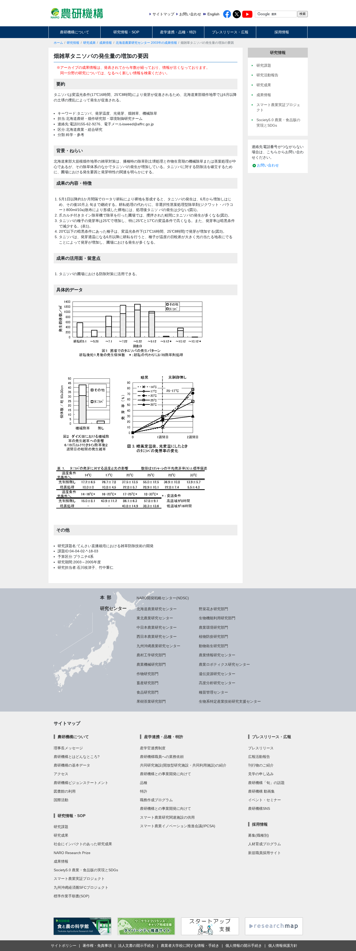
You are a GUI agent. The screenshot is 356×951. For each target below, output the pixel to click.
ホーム (58, 42)
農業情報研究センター (217, 655)
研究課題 (61, 827)
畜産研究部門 (147, 683)
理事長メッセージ (68, 748)
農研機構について (74, 32)
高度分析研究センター (217, 683)
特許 (143, 791)
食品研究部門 (147, 692)
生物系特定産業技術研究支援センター (230, 701)
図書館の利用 (65, 791)
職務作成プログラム (156, 800)
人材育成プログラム (264, 844)
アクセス (61, 774)
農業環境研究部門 (213, 627)
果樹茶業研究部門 (151, 701)
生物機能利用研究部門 (217, 618)
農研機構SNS (259, 808)
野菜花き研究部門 (213, 609)
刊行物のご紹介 (261, 765)
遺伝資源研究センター (217, 674)
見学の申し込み (261, 774)
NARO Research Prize (72, 853)
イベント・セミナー (264, 800)
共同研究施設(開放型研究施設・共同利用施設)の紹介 (183, 765)
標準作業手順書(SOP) (71, 896)
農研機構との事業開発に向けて (165, 774)
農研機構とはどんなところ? (77, 757)
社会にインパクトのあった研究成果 (83, 844)
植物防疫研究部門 (213, 636)
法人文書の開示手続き (136, 945)
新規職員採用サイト (264, 853)
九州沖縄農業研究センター (158, 646)
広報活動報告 (259, 757)
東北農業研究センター (155, 618)
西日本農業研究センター (157, 636)
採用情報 (281, 32)
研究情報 (73, 42)
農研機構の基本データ (72, 765)
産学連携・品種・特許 (178, 32)
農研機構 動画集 (261, 791)
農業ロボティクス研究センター (224, 664)
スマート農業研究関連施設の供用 (167, 817)
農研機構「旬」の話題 (266, 783)
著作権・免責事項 (97, 945)
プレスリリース (261, 748)
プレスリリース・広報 (230, 32)
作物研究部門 (147, 674)
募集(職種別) (258, 835)
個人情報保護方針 (282, 945)
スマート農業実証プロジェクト (79, 878)
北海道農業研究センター (157, 609)
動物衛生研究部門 (213, 646)
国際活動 (61, 800)
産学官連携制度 (152, 748)
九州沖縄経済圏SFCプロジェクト (81, 887)
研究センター (113, 608)
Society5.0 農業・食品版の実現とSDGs (86, 870)
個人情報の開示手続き (243, 945)
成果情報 (105, 42)
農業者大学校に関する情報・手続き (190, 945)
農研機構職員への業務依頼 (162, 757)
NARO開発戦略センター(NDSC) (163, 598)
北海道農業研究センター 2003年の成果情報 (146, 42)
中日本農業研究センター (157, 627)
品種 (143, 783)
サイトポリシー (63, 945)
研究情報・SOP (126, 32)
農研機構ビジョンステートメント (81, 783)
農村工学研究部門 (151, 655)
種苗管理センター (213, 692)
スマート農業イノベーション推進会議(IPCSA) (177, 826)
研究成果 (89, 42)
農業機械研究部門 (151, 664)
